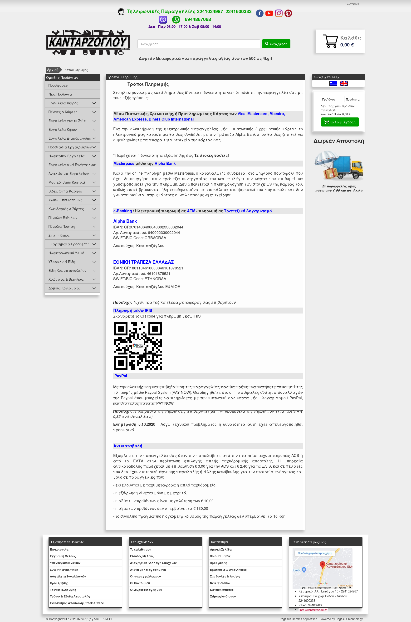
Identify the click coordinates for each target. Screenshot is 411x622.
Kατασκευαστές (222, 589)
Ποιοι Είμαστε (220, 556)
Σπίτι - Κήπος (59, 235)
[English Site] (344, 82)
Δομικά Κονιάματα (65, 288)
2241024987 (210, 11)
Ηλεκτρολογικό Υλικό (66, 252)
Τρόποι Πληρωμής (63, 589)
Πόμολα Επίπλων (63, 217)
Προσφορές (58, 85)
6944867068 (198, 18)
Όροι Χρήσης (59, 583)
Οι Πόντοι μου (140, 583)
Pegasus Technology (349, 619)
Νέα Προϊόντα (60, 94)
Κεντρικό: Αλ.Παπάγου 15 (318, 591)
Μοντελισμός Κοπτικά (67, 182)
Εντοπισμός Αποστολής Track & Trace (77, 603)
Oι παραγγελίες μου (145, 576)
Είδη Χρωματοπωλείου (67, 270)
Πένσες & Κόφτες (63, 111)
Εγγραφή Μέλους (63, 556)
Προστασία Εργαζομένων (70, 147)
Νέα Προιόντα (220, 583)
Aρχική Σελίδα (221, 549)
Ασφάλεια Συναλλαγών (68, 576)
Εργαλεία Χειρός (63, 103)
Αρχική (52, 69)
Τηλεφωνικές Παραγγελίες (160, 11)
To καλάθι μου (140, 549)
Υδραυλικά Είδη (62, 261)
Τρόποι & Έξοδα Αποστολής (70, 596)
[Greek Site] (333, 82)
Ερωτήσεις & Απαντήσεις (228, 569)
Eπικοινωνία (59, 549)
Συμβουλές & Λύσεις (225, 576)
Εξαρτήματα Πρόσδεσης (69, 244)
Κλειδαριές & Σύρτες (66, 208)
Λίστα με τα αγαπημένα (148, 569)
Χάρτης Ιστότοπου (223, 596)
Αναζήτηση (278, 43)
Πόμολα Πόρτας (62, 226)
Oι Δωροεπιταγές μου (146, 589)
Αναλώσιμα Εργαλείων (69, 173)
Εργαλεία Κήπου (63, 129)
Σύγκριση (353, 3)
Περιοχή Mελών (142, 542)
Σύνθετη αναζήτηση (64, 569)
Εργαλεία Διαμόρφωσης (70, 138)
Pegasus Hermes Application (299, 619)
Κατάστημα (219, 542)
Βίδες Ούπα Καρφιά (66, 191)
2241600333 (238, 11)
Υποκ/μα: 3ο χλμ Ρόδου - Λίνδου (322, 596)
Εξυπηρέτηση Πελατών (67, 542)
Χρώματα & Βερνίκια (66, 279)
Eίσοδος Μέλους (142, 556)
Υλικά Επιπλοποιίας (65, 199)
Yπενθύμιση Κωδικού (65, 563)
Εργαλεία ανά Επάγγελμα (72, 164)
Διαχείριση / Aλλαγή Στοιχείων (153, 563)
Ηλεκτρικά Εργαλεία (67, 155)
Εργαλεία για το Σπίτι (67, 120)
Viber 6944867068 (310, 605)
